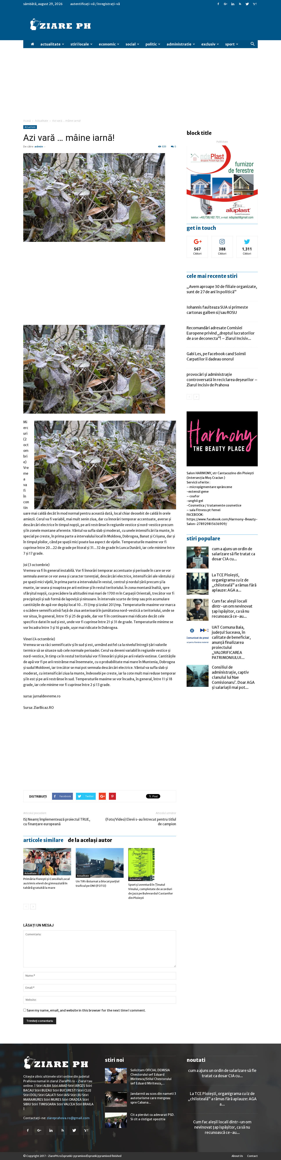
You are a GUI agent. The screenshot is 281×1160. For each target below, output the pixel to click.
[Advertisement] (140, 85)
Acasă (27, 121)
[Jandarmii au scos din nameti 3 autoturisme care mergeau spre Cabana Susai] (116, 1099)
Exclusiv (208, 44)
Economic (107, 44)
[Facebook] (218, 4)
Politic (151, 44)
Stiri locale (79, 44)
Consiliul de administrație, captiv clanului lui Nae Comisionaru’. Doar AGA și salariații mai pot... (233, 677)
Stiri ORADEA (72, 1100)
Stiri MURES (52, 1100)
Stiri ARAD (59, 1086)
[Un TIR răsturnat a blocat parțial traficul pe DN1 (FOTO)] (100, 863)
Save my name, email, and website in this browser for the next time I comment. (86, 1010)
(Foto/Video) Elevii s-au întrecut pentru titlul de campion (140, 821)
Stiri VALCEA (66, 1104)
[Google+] (225, 4)
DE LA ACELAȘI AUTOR (90, 840)
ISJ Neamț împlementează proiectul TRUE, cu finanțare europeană (56, 821)
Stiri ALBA (43, 1086)
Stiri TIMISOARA (44, 1104)
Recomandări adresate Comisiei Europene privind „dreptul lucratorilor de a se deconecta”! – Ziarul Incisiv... (221, 333)
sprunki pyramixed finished (104, 1156)
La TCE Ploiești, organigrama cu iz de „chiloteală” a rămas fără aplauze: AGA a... (234, 583)
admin (38, 146)
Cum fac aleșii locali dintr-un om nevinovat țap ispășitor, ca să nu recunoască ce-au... (232, 609)
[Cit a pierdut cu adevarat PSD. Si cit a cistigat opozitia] (116, 1120)
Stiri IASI (63, 1095)
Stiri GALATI (47, 1095)
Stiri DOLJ (30, 1095)
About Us (237, 1156)
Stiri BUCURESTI (65, 1090)
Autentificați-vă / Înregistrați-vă (95, 4)
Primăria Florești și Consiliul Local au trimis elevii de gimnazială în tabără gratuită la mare (46, 883)
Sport (230, 44)
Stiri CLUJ (84, 1090)
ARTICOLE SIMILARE (43, 840)
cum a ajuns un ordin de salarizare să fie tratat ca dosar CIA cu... (233, 554)
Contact (252, 1156)
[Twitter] (247, 4)
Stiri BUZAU (43, 1090)
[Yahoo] (254, 4)
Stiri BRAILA (85, 1104)
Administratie (179, 44)
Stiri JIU (75, 1095)
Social (131, 44)
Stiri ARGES (76, 1086)
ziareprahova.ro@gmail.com (68, 1118)
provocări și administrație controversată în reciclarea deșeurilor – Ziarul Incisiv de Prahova (222, 379)
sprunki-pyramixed (75, 1156)
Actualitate (50, 44)
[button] (252, 44)
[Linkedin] (232, 4)
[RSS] (240, 4)
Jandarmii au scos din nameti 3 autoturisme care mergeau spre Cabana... (153, 1098)
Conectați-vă (197, 239)
